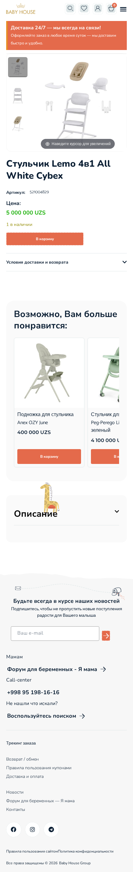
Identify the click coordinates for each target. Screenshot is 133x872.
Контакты (15, 809)
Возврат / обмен (22, 759)
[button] (123, 8)
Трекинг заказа (21, 743)
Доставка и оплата (25, 776)
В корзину (45, 238)
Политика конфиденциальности (86, 851)
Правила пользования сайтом (32, 851)
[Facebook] (13, 829)
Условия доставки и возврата (37, 262)
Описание (36, 514)
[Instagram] (32, 829)
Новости (15, 792)
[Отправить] (106, 636)
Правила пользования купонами (38, 768)
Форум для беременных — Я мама (40, 801)
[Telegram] (51, 829)
